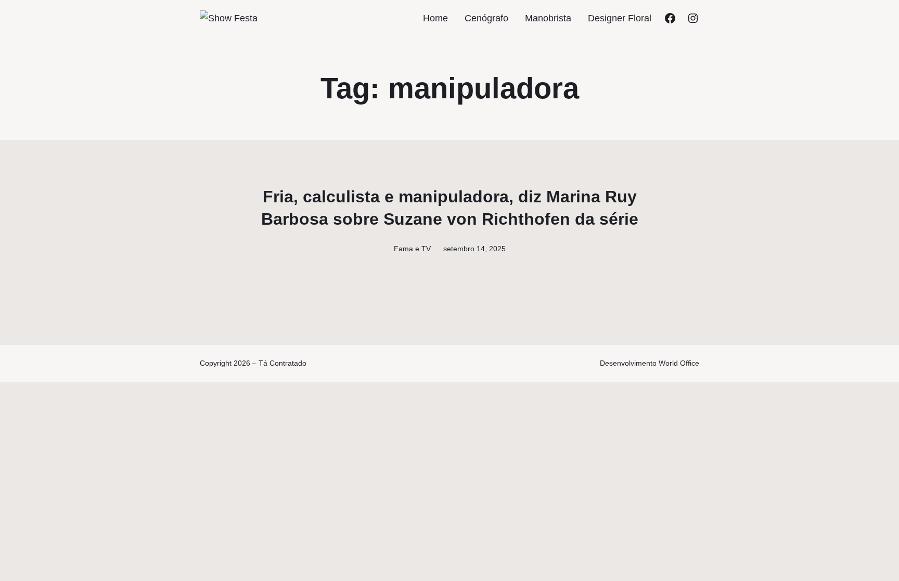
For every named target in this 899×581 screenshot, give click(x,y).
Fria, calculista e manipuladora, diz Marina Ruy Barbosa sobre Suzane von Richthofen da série (449, 207)
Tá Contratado (282, 363)
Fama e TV (412, 248)
